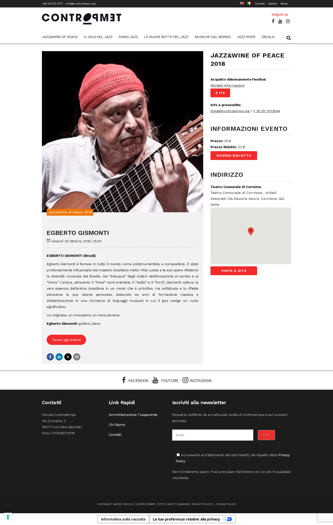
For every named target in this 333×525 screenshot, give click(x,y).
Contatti (260, 3)
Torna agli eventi (66, 340)
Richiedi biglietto (234, 155)
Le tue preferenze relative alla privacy (186, 519)
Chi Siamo (117, 424)
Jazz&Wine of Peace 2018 (70, 212)
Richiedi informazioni (227, 85)
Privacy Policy (202, 504)
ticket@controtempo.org (230, 111)
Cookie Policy (226, 504)
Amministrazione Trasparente (133, 415)
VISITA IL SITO (233, 270)
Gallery (272, 3)
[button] (50, 356)
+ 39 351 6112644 (266, 111)
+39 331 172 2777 (52, 3)
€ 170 (220, 93)
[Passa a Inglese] (240, 3)
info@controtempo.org (80, 3)
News (284, 3)
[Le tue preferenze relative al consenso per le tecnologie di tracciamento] (8, 517)
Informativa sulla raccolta (123, 519)
